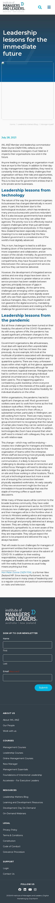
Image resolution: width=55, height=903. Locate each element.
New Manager (10, 764)
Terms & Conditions (13, 835)
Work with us (9, 731)
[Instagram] (35, 889)
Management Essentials (15, 769)
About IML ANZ (11, 720)
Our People (9, 725)
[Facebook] (19, 889)
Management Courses (14, 747)
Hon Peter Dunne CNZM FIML (16, 572)
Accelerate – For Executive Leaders (21, 780)
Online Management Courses (18, 758)
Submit (43, 687)
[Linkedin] (24, 889)
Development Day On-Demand (19, 808)
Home (12, 124)
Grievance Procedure (14, 852)
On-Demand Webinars (14, 813)
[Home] (14, 6)
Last (5, 663)
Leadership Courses (13, 753)
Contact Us (8, 874)
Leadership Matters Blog (28, 124)
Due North (33, 898)
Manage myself (47, 124)
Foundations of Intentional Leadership (22, 775)
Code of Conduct (11, 846)
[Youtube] (30, 889)
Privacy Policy (10, 830)
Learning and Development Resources (23, 802)
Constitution (9, 841)
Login (6, 868)
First (5, 650)
